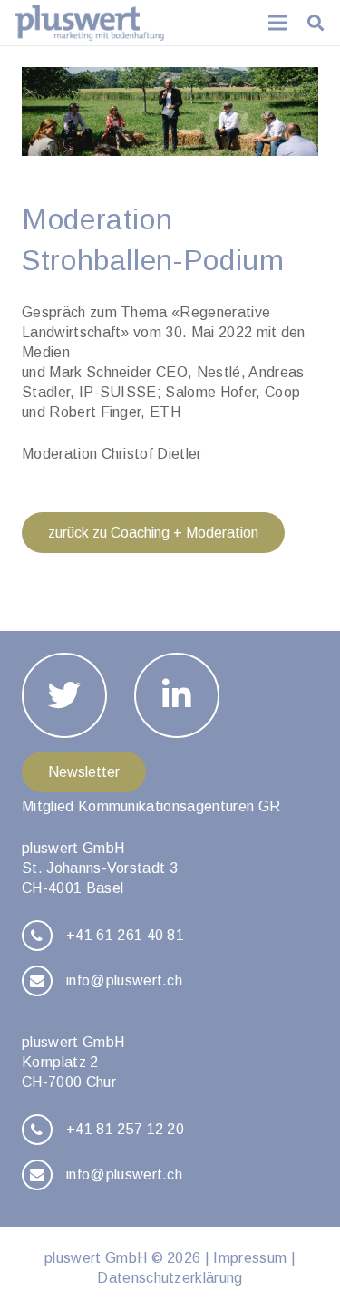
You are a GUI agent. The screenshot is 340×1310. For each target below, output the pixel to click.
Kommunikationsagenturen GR (179, 806)
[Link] (89, 23)
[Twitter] (64, 695)
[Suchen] (315, 22)
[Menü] (277, 22)
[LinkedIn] (177, 695)
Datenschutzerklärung (169, 1278)
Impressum (250, 1258)
